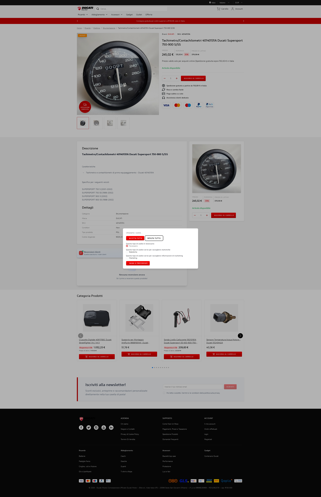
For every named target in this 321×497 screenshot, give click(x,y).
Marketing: (133, 258)
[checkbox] (127, 246)
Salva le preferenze (138, 263)
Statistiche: (133, 252)
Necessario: (133, 246)
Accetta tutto (135, 238)
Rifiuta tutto (154, 238)
